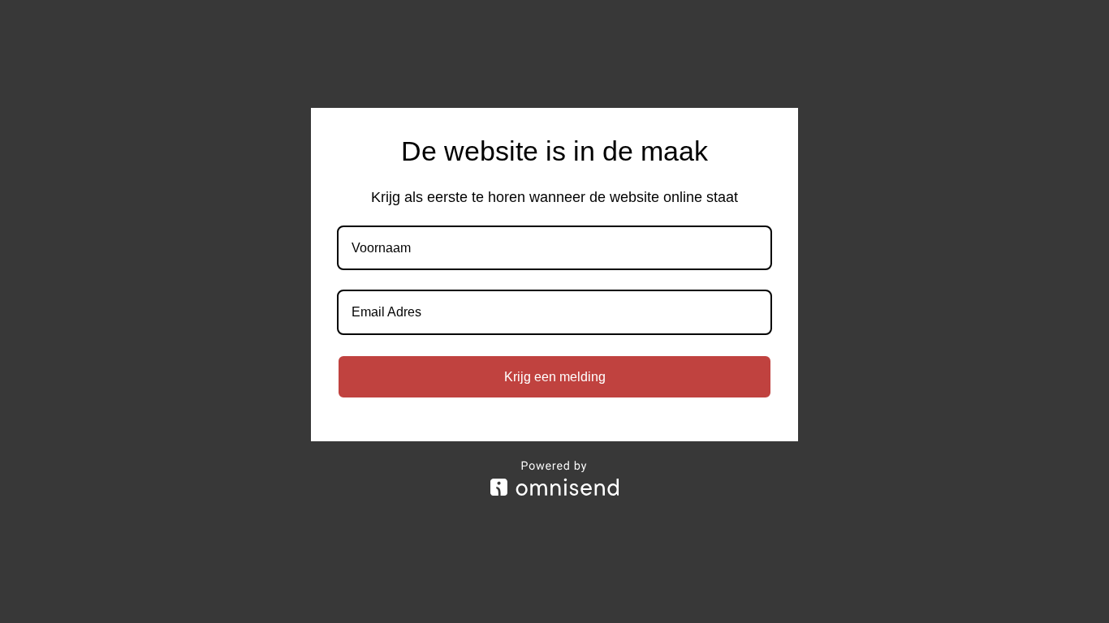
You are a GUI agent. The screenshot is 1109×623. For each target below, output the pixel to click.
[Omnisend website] (554, 478)
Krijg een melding (555, 377)
